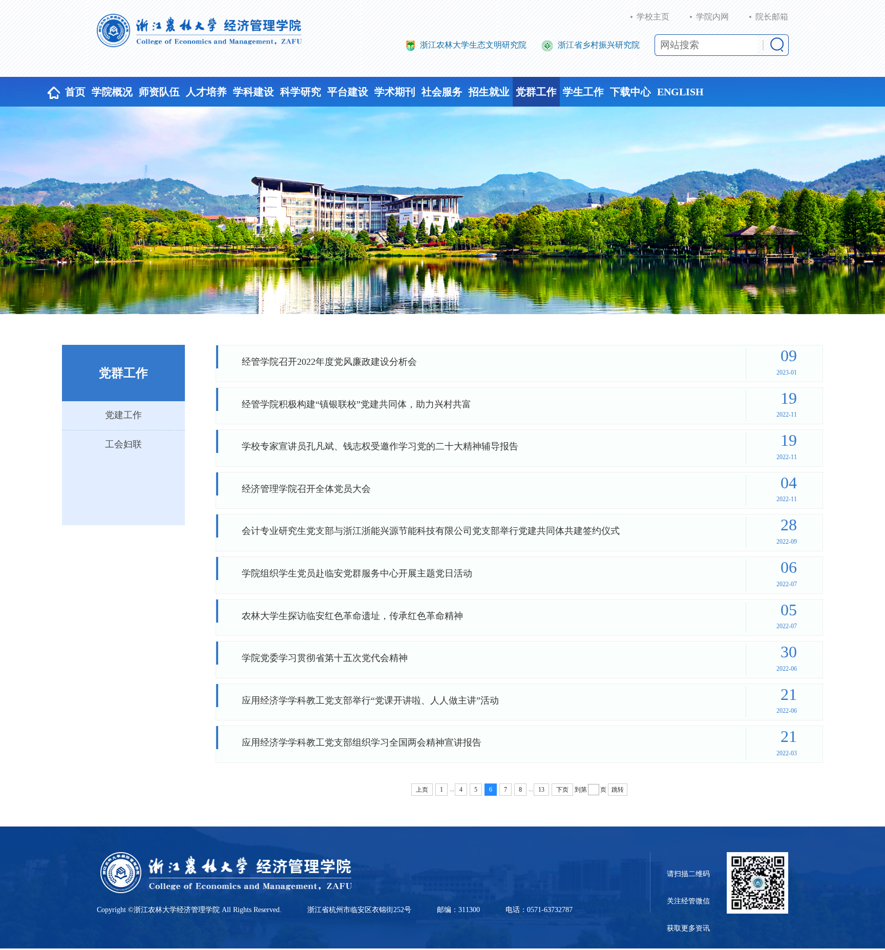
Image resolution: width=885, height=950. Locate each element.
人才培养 (206, 91)
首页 (75, 91)
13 (541, 789)
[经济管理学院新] (199, 30)
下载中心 (630, 91)
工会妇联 (123, 444)
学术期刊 (394, 91)
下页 (562, 789)
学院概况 (112, 91)
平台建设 (347, 91)
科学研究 (300, 91)
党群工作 (536, 91)
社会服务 (442, 91)
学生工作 (583, 91)
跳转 (618, 789)
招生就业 (489, 91)
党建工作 (123, 415)
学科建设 (253, 91)
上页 (422, 789)
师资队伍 (159, 91)
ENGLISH (680, 91)
